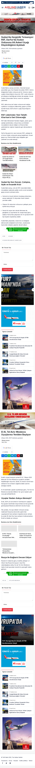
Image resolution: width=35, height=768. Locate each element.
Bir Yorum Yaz (6, 247)
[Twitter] (6, 766)
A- (23, 62)
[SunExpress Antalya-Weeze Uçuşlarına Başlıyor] (17, 289)
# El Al (4, 583)
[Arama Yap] (29, 7)
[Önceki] (2, 289)
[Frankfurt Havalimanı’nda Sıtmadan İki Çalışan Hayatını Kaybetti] (17, 346)
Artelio (24, 760)
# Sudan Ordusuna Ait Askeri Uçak (12, 240)
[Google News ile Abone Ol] (7, 58)
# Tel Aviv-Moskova (14, 583)
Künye (10, 764)
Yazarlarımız (4, 764)
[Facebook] (2, 766)
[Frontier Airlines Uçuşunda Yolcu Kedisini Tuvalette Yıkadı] (17, 362)
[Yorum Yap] (15, 62)
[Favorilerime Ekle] (11, 62)
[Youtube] (10, 766)
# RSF (4, 236)
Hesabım (15, 764)
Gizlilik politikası (23, 764)
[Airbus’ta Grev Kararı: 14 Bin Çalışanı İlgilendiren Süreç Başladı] (17, 370)
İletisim (30, 764)
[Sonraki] (33, 289)
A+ (19, 62)
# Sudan (10, 236)
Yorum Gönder (7, 269)
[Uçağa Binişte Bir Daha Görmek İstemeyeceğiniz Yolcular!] (17, 354)
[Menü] (2, 7)
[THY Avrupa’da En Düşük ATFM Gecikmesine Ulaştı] (17, 338)
